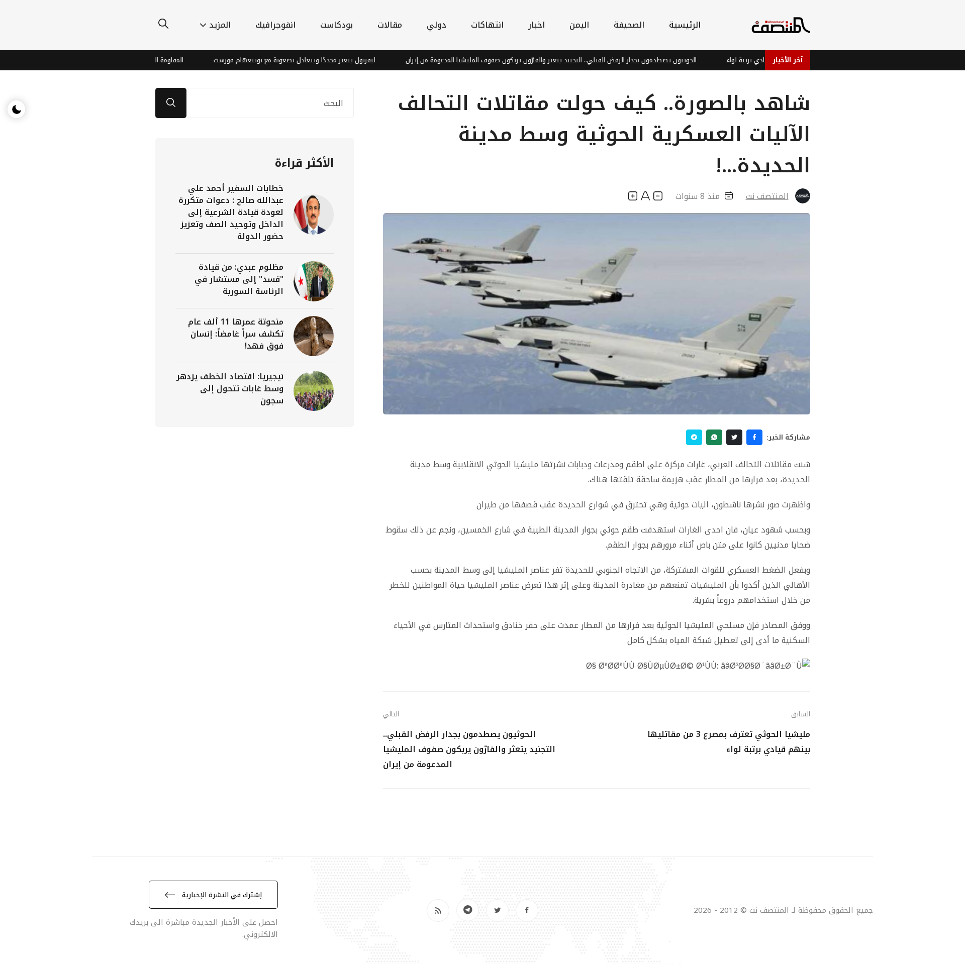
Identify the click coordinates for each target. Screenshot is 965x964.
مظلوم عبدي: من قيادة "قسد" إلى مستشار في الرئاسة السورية (239, 279)
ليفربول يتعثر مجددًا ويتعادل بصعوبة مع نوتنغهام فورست (321, 60)
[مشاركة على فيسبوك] (754, 437)
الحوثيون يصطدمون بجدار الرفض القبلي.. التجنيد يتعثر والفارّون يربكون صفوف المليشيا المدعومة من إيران (577, 60)
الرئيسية (685, 25)
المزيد (220, 25)
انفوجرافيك (275, 25)
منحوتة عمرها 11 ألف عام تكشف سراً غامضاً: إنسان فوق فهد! (235, 334)
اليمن (579, 25)
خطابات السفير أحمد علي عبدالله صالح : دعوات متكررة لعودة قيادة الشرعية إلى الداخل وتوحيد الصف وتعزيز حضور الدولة (230, 212)
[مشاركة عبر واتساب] (714, 437)
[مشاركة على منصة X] (734, 437)
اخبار (536, 25)
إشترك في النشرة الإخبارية (221, 895)
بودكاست (336, 25)
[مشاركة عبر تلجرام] (694, 437)
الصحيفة (629, 25)
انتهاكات (487, 25)
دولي (436, 25)
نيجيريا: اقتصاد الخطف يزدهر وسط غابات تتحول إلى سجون (229, 388)
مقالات (389, 25)
